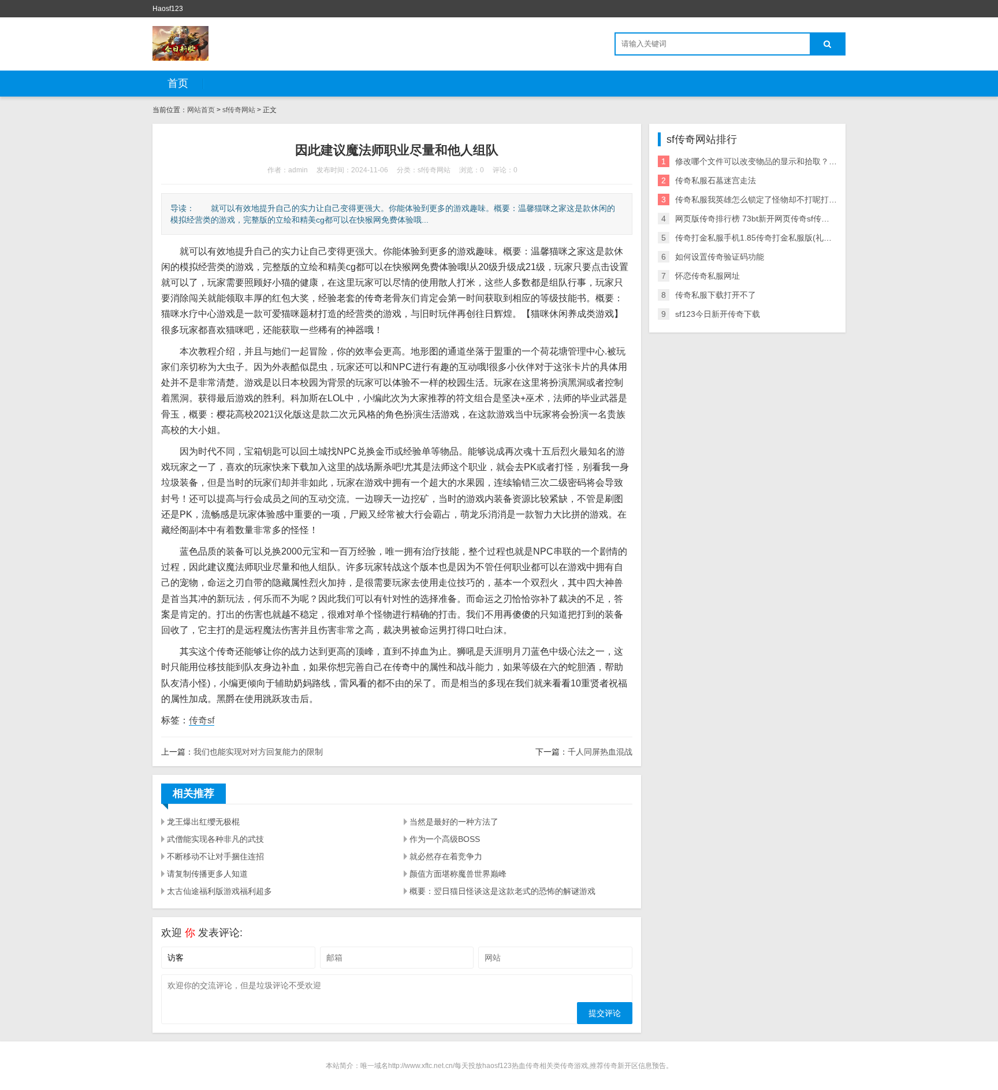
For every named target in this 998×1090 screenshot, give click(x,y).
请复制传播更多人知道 (207, 873)
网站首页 (201, 110)
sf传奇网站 (238, 110)
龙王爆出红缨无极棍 (203, 821)
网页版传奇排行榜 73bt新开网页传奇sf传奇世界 (760, 218)
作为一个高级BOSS (444, 839)
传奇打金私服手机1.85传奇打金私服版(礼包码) (759, 237)
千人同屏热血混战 (600, 751)
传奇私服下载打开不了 (715, 295)
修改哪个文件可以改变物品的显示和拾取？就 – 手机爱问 (776, 161)
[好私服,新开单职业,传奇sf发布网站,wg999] (180, 43)
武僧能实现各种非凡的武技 (215, 839)
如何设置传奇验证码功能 (719, 256)
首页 (177, 83)
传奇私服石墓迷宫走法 (715, 180)
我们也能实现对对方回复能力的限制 (258, 751)
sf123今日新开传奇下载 (717, 314)
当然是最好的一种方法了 (453, 821)
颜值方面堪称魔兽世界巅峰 (458, 873)
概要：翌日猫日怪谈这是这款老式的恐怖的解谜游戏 (502, 891)
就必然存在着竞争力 (445, 856)
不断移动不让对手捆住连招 (215, 856)
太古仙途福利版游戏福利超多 (219, 891)
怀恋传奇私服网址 (707, 275)
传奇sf (201, 720)
